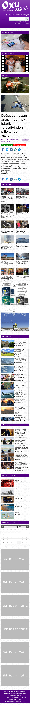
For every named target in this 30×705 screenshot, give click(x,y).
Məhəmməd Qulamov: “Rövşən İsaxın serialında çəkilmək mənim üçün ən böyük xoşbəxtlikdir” (21, 431)
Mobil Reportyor (22, 15)
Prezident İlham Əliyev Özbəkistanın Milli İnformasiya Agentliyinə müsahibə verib (21, 439)
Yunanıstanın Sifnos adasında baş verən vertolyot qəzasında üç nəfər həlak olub (7, 230)
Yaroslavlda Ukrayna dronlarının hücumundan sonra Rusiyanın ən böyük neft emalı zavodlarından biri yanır (7, 246)
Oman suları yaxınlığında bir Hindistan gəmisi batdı (22, 245)
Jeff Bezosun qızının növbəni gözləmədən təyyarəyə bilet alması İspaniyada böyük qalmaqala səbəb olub (7, 279)
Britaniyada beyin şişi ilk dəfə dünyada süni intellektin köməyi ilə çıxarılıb (20, 419)
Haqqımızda (21, 23)
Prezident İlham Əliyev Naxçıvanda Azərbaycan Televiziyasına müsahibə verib (21, 447)
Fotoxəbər (17, 480)
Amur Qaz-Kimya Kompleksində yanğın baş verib (22, 197)
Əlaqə (27, 23)
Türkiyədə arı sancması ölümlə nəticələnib (22, 277)
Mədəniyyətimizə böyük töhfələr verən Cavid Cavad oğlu (19, 376)
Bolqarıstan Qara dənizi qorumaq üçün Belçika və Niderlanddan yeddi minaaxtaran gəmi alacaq (19, 410)
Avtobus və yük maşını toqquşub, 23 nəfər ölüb (22, 214)
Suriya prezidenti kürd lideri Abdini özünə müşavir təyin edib (20, 384)
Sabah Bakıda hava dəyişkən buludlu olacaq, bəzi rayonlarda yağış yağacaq (19, 352)
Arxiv (15, 23)
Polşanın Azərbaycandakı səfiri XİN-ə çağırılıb (20, 342)
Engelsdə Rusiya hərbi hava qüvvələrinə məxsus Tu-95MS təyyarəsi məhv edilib (20, 392)
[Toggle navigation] (3, 18)
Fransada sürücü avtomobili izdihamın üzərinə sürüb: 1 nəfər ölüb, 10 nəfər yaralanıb (7, 199)
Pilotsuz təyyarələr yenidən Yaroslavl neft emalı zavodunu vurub (20, 359)
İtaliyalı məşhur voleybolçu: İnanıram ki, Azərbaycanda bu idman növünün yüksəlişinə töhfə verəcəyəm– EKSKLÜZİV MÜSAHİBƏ (22, 465)
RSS (23, 697)
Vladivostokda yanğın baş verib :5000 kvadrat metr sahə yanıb (22, 263)
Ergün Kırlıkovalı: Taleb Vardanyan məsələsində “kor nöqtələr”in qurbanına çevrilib (21, 456)
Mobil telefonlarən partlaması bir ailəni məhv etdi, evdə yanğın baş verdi (21, 230)
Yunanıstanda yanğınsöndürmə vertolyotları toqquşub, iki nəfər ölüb (7, 263)
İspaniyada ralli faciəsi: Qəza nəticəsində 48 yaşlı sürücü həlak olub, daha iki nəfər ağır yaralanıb (7, 215)
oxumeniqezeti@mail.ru (15, 699)
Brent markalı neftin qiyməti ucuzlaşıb (19, 399)
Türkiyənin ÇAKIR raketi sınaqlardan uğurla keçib (19, 368)
